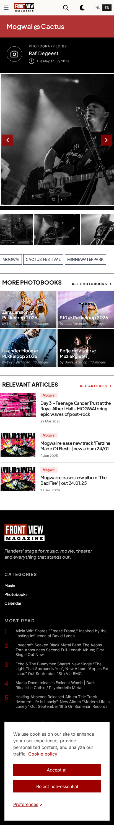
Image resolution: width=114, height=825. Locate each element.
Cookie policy (42, 754)
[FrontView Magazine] (24, 532)
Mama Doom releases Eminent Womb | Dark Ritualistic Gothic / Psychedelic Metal (55, 685)
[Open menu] (6, 8)
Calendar (12, 603)
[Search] (66, 8)
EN (107, 8)
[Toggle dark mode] (82, 8)
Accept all (57, 770)
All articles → (96, 386)
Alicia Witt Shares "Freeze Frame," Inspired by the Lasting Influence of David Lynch (61, 633)
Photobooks (15, 594)
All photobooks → (92, 284)
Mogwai (49, 395)
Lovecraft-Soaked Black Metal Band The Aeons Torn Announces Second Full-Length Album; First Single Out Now (59, 649)
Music (9, 585)
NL (97, 8)
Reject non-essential (57, 786)
